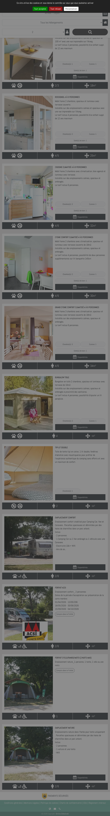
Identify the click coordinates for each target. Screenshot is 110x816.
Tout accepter (40, 8)
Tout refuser (55, 8)
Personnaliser (71, 8)
